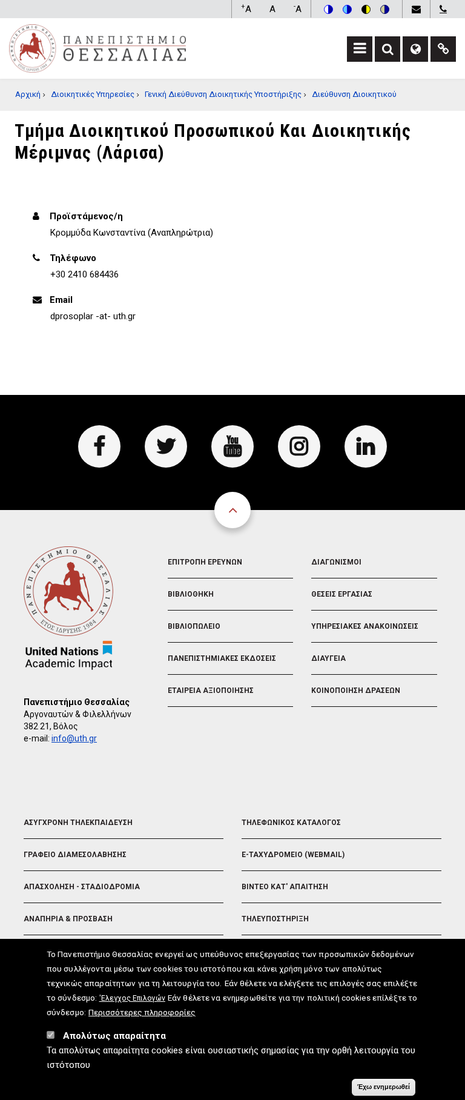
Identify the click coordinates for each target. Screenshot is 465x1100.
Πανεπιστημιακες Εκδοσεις (222, 658)
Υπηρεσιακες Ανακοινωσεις (364, 626)
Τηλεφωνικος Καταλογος (291, 822)
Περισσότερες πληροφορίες (142, 1012)
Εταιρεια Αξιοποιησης (211, 690)
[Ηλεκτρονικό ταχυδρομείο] (416, 9)
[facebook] (99, 446)
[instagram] (299, 446)
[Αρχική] (97, 47)
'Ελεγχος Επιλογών (132, 998)
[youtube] (232, 446)
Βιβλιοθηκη (191, 594)
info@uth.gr (74, 738)
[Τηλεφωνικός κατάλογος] (443, 9)
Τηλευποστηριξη (275, 919)
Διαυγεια (328, 658)
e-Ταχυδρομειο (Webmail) (293, 854)
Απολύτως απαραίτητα (114, 1035)
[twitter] (166, 446)
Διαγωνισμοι (336, 562)
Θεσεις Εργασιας (341, 594)
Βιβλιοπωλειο (194, 626)
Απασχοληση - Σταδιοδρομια (82, 887)
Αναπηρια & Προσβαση (68, 919)
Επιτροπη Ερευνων (205, 562)
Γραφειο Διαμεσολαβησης (75, 854)
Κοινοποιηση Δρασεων (355, 690)
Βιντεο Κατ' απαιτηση (285, 887)
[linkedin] (366, 446)
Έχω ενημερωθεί (383, 1086)
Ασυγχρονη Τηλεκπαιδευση (78, 822)
